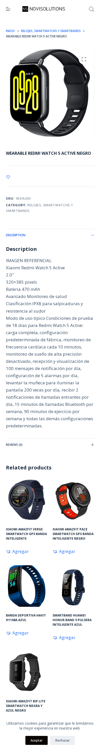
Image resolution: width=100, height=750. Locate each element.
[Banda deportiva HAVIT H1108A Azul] (26, 586)
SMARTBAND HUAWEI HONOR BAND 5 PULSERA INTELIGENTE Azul (72, 620)
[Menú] (8, 9)
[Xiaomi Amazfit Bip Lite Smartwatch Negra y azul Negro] (26, 672)
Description (15, 235)
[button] (8, 176)
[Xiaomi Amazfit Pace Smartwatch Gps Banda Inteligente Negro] (73, 500)
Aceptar (37, 740)
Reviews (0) (14, 445)
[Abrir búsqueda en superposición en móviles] (91, 9)
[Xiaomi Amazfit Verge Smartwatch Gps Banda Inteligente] (26, 500)
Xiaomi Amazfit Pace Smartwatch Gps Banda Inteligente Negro (73, 534)
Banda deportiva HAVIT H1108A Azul (26, 617)
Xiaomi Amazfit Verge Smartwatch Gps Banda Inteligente (26, 534)
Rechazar (62, 740)
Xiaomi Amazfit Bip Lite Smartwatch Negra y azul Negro (25, 706)
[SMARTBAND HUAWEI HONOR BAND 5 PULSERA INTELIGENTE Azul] (73, 586)
